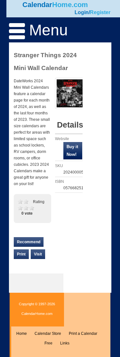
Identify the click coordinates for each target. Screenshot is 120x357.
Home (21, 333)
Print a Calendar (83, 333)
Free (48, 343)
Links (64, 343)
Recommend (28, 242)
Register (100, 12)
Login (82, 12)
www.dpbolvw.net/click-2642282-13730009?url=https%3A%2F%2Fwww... (72, 150)
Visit (38, 254)
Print (21, 254)
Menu (46, 30)
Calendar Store (48, 333)
